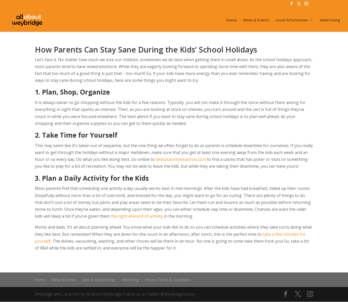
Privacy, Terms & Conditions (168, 279)
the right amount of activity (137, 216)
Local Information (292, 20)
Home (231, 20)
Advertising (330, 20)
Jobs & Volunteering (99, 279)
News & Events (256, 20)
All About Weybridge (104, 294)
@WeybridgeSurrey (177, 294)
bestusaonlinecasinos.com (181, 159)
